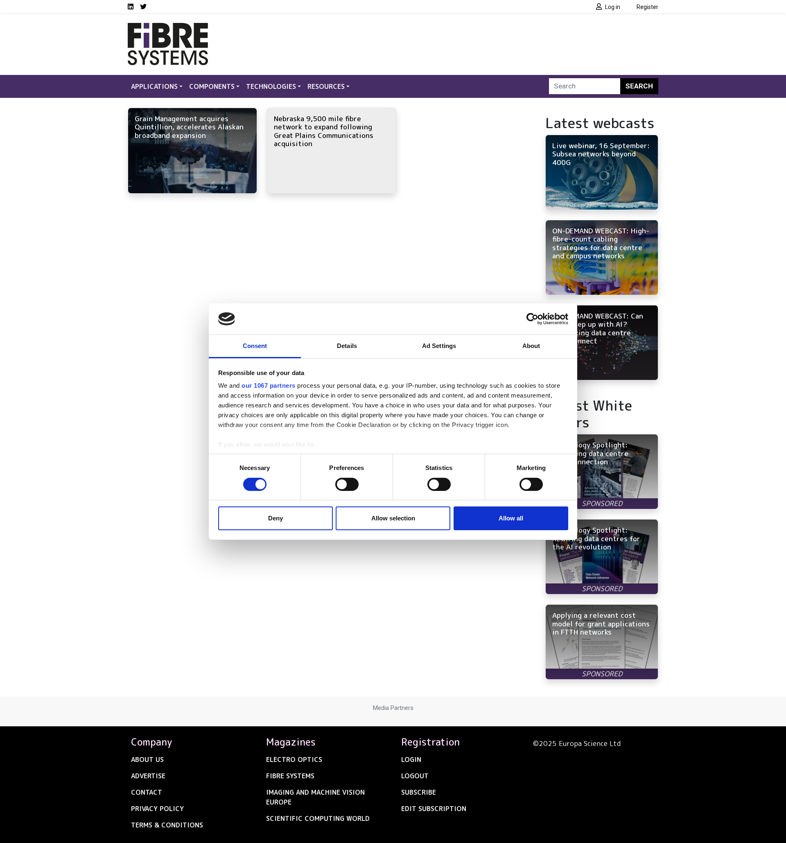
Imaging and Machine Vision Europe (315, 797)
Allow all (511, 518)
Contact (146, 792)
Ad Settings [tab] (439, 345)
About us (147, 759)
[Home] (168, 28)
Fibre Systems (290, 775)
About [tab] (531, 345)
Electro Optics (294, 759)
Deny (275, 518)
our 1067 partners (269, 385)
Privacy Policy (157, 808)
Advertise (148, 775)
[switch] (347, 484)
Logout (415, 775)
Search (639, 86)
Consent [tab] (255, 345)
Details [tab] (347, 345)
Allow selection (393, 518)
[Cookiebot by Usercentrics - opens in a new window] (532, 319)
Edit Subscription (433, 808)
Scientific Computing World (318, 818)
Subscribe (418, 792)
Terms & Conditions (167, 824)
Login (411, 759)
